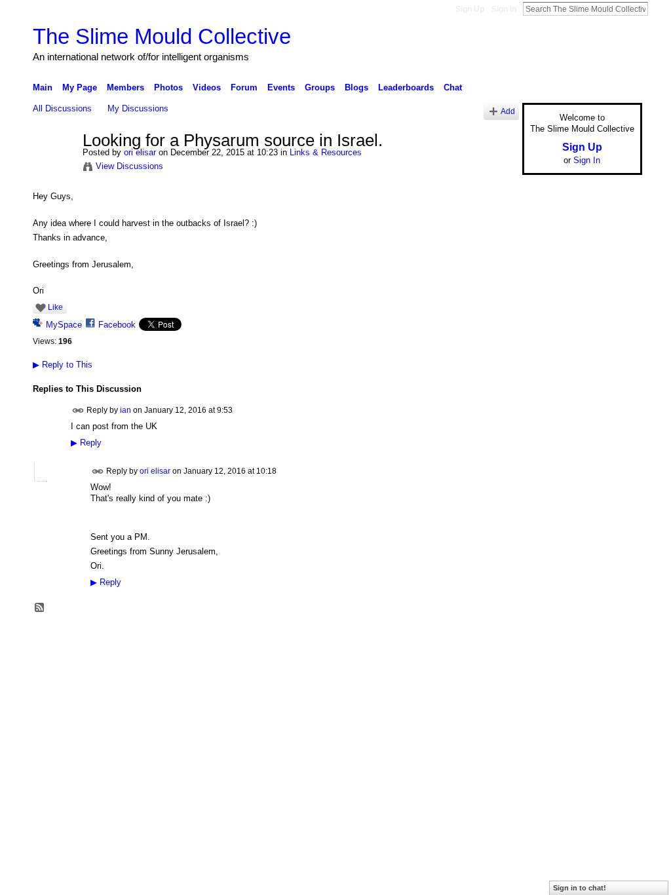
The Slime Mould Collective (162, 36)
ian (125, 409)
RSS (40, 608)
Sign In (503, 9)
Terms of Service (612, 638)
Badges (493, 638)
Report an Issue (545, 638)
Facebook (117, 325)
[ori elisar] (54, 168)
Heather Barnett (131, 638)
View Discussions (129, 166)
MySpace (64, 325)
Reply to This (62, 365)
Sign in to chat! (579, 888)
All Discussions (62, 108)
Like (55, 307)
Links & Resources (326, 152)
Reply (86, 442)
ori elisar (140, 152)
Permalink (78, 410)
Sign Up (469, 9)
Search (658, 8)
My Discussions (137, 108)
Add (508, 111)
